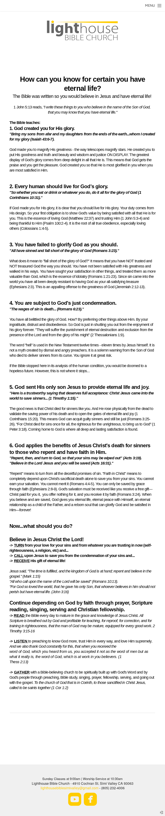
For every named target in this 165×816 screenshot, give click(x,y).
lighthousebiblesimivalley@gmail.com (69, 787)
